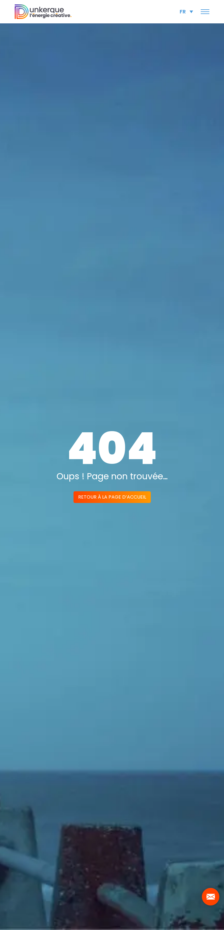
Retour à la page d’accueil (112, 497)
